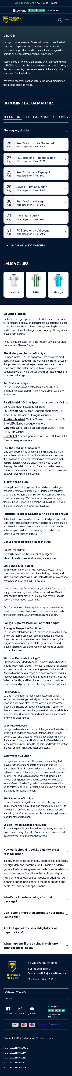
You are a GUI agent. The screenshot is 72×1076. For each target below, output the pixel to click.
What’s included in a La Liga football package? (27, 899)
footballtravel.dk (14, 1052)
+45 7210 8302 (40, 969)
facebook (8, 1013)
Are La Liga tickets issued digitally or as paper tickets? (30, 930)
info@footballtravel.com (54, 973)
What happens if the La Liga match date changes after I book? (30, 945)
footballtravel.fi (14, 1062)
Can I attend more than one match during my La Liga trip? (33, 915)
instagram (20, 1013)
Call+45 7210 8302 (47, 3)
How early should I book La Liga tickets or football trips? (31, 852)
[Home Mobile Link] (12, 20)
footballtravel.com (15, 1048)
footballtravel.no (15, 1057)
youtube (32, 1013)
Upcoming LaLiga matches (27, 245)
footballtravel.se (14, 1067)
